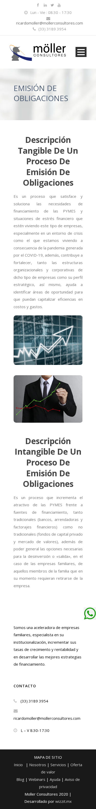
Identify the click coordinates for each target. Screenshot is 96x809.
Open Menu (81, 52)
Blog (20, 779)
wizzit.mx (63, 801)
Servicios (58, 764)
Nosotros (38, 764)
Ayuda (55, 779)
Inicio (18, 764)
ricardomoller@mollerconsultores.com (49, 23)
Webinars (37, 779)
